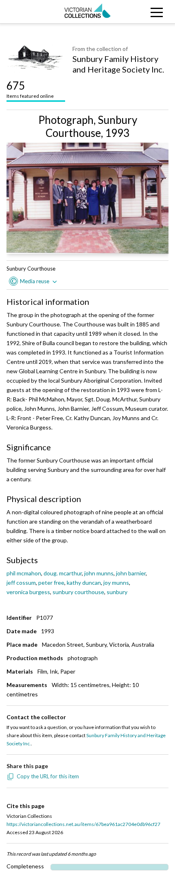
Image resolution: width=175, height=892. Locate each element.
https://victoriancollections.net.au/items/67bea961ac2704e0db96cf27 (83, 824)
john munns (99, 573)
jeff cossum (21, 582)
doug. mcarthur (63, 573)
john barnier (131, 573)
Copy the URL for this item (48, 776)
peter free (51, 582)
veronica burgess (28, 591)
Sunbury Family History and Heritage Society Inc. (118, 64)
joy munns (116, 582)
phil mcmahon (24, 573)
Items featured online (30, 89)
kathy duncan (84, 582)
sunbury (117, 591)
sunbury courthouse (78, 591)
